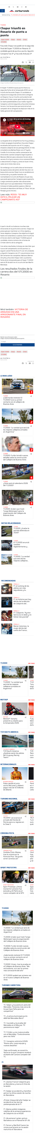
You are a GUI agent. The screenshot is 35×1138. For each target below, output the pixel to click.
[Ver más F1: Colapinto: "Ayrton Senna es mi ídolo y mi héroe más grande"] (6, 615)
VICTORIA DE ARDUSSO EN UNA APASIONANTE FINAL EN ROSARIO (14, 313)
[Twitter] (13, 7)
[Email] (26, 7)
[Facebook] (9, 7)
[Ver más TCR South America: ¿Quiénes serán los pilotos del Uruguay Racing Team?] (15, 741)
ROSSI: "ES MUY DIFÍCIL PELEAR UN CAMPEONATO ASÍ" (13, 197)
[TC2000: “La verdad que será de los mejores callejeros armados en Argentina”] (17, 918)
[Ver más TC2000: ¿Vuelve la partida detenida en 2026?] (6, 531)
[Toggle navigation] (2, 10)
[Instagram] (22, 7)
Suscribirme (17, 345)
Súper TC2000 (5, 39)
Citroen (25, 39)
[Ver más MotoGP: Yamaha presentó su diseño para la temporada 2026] (15, 709)
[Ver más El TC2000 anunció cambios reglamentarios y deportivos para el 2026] (6, 545)
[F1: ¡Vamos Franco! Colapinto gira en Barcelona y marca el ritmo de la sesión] (17, 1072)
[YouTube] (17, 7)
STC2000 (3, 42)
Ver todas (31, 663)
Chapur (13, 39)
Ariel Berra (6, 57)
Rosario (19, 39)
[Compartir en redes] (31, 396)
